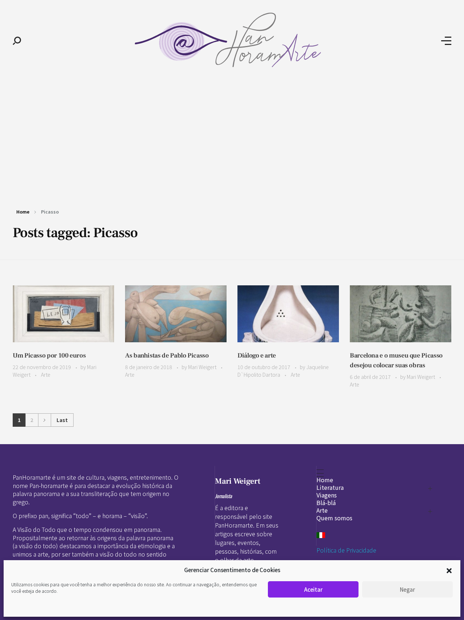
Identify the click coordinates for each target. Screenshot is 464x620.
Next (44, 420)
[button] (449, 570)
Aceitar (313, 589)
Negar (407, 589)
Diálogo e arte (256, 355)
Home (22, 211)
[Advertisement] (232, 137)
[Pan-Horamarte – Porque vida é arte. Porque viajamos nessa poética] (231, 40)
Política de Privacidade (346, 550)
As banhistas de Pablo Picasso (167, 355)
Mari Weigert (203, 367)
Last (62, 419)
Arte (45, 374)
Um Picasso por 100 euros (49, 355)
